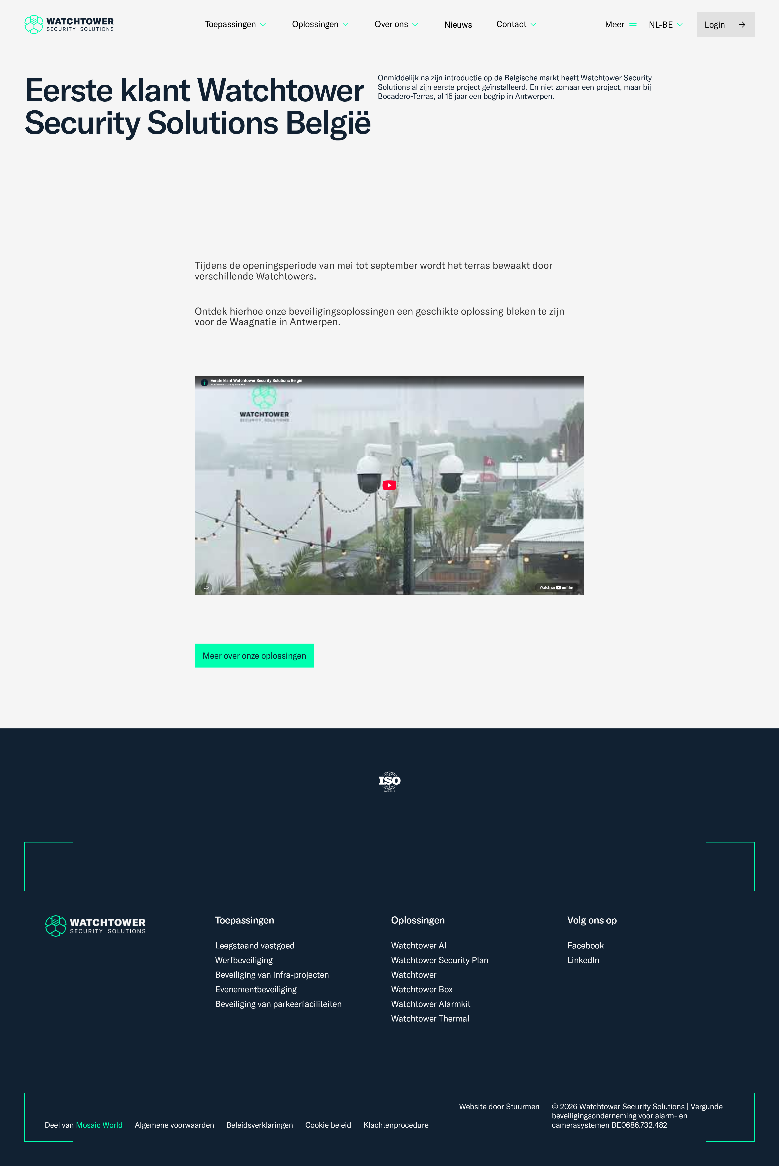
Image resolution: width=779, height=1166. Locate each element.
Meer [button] (614, 24)
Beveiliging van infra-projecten (272, 974)
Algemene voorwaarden (174, 1125)
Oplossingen (315, 24)
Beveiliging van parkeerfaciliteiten (278, 1003)
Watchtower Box (422, 989)
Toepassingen (230, 24)
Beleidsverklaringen (259, 1125)
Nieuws (458, 24)
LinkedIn (583, 960)
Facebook (585, 945)
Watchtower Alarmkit (431, 1003)
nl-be (661, 24)
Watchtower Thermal (430, 1018)
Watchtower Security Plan (439, 960)
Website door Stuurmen (499, 1106)
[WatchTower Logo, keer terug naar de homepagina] (69, 24)
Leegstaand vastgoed (255, 945)
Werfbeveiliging (244, 960)
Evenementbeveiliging (256, 989)
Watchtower (414, 974)
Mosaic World (99, 1125)
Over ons (391, 24)
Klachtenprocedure (396, 1125)
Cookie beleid (328, 1125)
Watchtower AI (419, 945)
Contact (511, 24)
